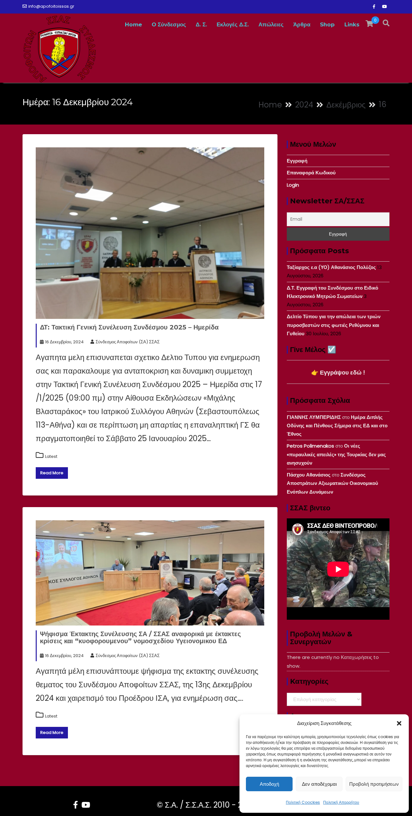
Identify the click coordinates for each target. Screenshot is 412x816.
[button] (399, 723)
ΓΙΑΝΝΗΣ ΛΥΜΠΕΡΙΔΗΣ (314, 417)
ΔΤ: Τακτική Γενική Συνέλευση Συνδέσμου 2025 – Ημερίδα (129, 327)
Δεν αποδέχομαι (319, 784)
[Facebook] (374, 7)
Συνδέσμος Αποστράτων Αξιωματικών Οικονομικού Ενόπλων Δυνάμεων (332, 483)
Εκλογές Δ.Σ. (233, 24)
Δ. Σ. (201, 24)
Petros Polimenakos (310, 445)
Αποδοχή (269, 784)
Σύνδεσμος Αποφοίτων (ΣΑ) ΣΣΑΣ (128, 342)
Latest (51, 456)
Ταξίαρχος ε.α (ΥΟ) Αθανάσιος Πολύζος (331, 267)
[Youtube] (384, 7)
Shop (327, 24)
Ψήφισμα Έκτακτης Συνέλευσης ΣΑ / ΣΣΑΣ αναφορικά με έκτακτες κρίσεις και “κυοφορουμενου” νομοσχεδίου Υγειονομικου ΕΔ (140, 637)
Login (293, 184)
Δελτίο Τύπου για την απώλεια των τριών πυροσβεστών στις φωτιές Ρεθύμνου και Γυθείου (333, 325)
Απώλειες (271, 24)
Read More (51, 473)
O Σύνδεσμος (169, 24)
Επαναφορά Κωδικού (311, 172)
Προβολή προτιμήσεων (374, 784)
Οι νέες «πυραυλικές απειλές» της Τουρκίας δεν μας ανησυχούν (336, 454)
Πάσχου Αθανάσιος (309, 474)
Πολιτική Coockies (303, 802)
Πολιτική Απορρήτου (341, 802)
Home (133, 24)
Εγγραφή (297, 160)
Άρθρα (301, 24)
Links (352, 24)
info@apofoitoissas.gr (51, 6)
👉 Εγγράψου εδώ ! (338, 372)
